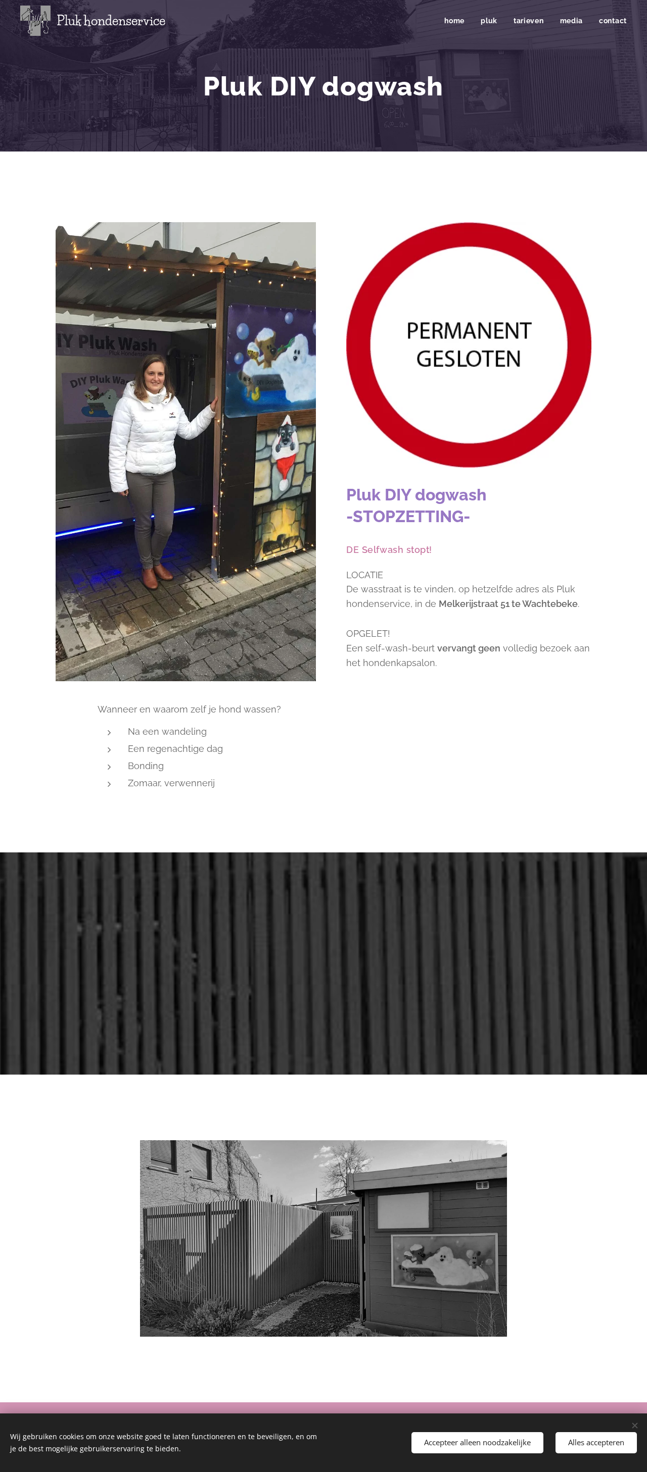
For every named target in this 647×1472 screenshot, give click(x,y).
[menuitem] (457, 20)
